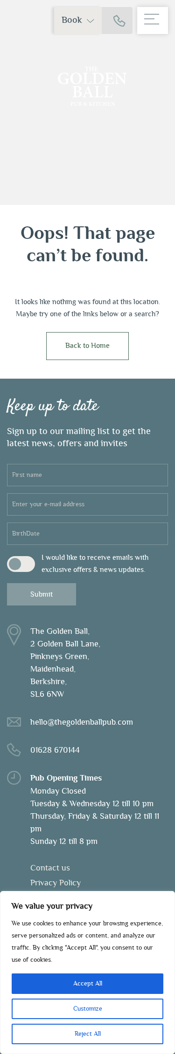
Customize (87, 1008)
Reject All (88, 1034)
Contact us (50, 868)
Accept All (87, 983)
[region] (87, 972)
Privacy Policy (55, 883)
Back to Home (87, 345)
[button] (78, 20)
